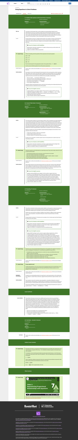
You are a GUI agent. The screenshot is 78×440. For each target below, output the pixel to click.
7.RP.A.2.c (27, 328)
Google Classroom (57, 0)
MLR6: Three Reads (43, 196)
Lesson (24, 13)
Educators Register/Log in (66, 0)
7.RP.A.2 (27, 108)
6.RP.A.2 (27, 325)
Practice (29, 13)
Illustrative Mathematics (39, 422)
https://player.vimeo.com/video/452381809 (33, 397)
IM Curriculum (40, 0)
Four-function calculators (44, 113)
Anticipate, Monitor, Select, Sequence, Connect (46, 109)
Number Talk (42, 24)
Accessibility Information (41, 416)
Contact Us (51, 0)
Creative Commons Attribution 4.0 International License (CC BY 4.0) (36, 419)
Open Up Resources (46, 425)
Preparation (18, 13)
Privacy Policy (35, 416)
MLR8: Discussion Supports (44, 110)
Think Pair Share (42, 198)
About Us (46, 0)
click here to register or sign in (46, 68)
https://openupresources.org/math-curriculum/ (23, 420)
